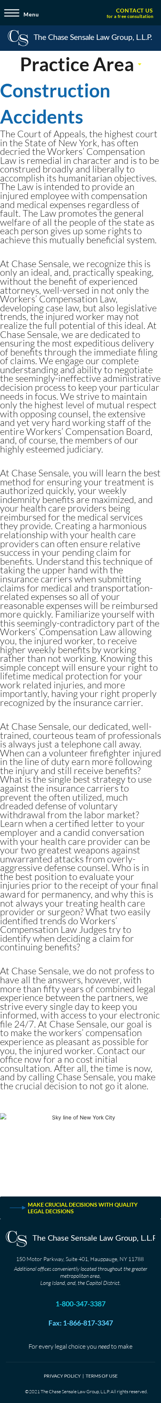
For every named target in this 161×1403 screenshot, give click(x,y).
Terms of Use (102, 1376)
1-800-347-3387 (80, 1303)
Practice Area (77, 64)
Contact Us (134, 10)
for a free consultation (130, 16)
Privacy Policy (62, 1376)
